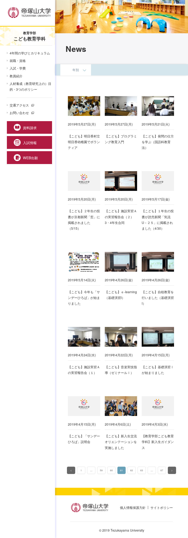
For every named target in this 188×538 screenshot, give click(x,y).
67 (161, 470)
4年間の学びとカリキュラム (30, 53)
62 (131, 470)
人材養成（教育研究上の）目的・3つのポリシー (30, 86)
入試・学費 (18, 68)
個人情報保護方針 (133, 507)
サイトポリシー (161, 507)
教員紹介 (16, 76)
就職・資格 (18, 60)
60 (111, 470)
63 (141, 470)
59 (101, 470)
